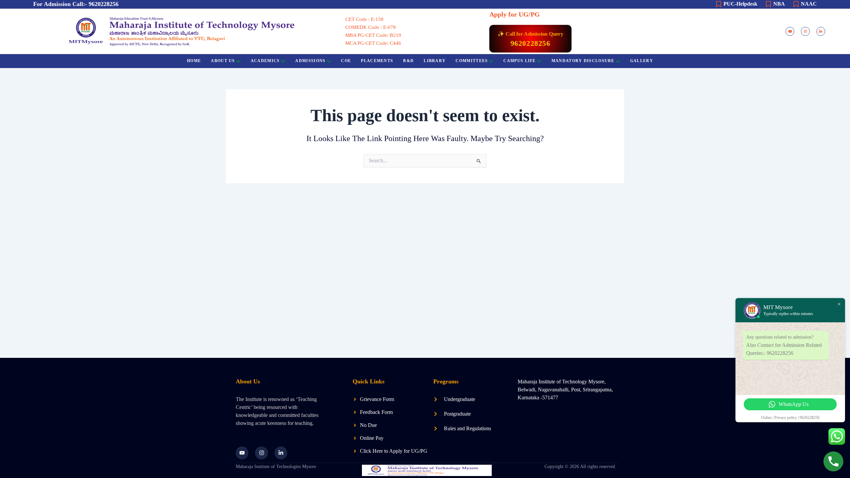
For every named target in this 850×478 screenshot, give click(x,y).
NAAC (809, 4)
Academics (265, 60)
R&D (408, 60)
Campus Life (519, 60)
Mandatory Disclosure (583, 60)
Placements (377, 60)
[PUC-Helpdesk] (718, 4)
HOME (194, 60)
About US (223, 60)
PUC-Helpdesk (740, 4)
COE (346, 60)
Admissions (310, 60)
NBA (779, 4)
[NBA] (768, 4)
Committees (472, 60)
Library (435, 60)
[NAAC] (796, 4)
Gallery (641, 60)
